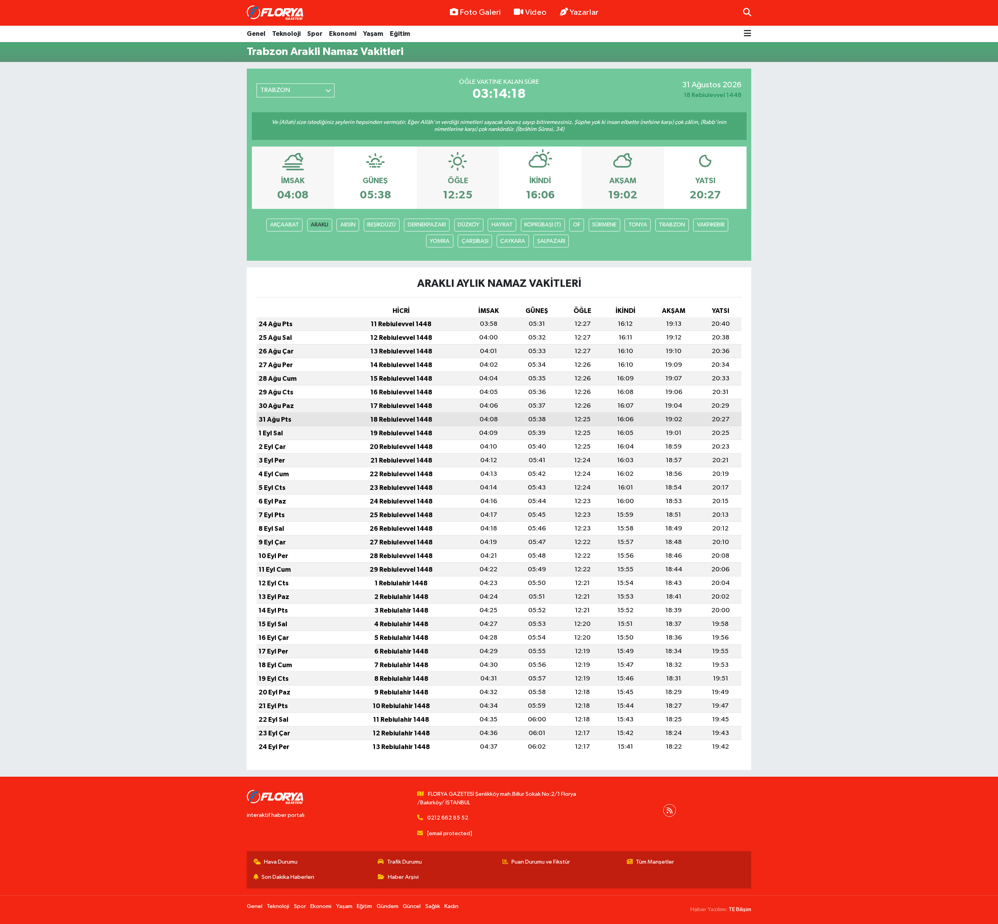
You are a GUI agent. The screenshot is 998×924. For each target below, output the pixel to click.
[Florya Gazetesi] (276, 13)
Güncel (412, 906)
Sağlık (432, 906)
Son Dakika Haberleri (288, 877)
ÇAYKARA (512, 241)
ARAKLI (319, 225)
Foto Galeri (480, 12)
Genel (256, 33)
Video (536, 12)
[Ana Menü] (747, 34)
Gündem (387, 906)
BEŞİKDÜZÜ (381, 225)
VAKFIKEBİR (711, 225)
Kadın (451, 906)
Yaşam (373, 33)
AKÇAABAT (284, 225)
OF (576, 225)
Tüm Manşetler (655, 862)
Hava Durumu (280, 862)
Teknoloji (286, 33)
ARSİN (348, 225)
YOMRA (439, 241)
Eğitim (400, 33)
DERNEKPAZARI (427, 225)
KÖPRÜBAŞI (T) (542, 225)
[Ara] (747, 12)
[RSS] (669, 810)
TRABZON (672, 225)
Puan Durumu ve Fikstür (540, 862)
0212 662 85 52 (447, 818)
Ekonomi (342, 33)
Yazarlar (584, 12)
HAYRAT (502, 225)
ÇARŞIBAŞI (475, 241)
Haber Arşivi (403, 877)
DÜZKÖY (469, 225)
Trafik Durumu (404, 862)
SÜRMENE (604, 225)
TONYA (637, 225)
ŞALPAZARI (551, 241)
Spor (314, 33)
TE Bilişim (740, 909)
